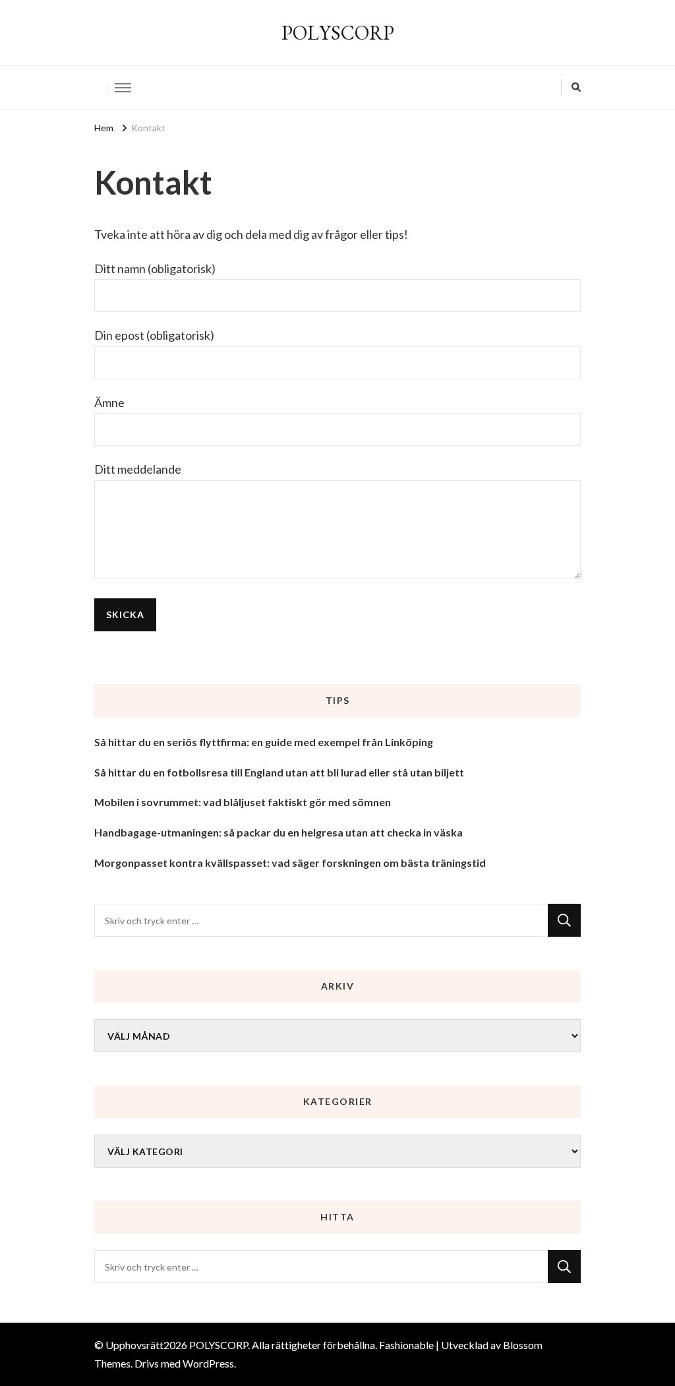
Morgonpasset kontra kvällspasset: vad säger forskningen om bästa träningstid (290, 862)
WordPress (208, 1363)
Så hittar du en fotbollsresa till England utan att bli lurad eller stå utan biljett (279, 772)
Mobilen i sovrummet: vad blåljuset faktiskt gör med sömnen (242, 802)
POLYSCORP (337, 33)
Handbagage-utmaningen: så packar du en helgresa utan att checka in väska (278, 832)
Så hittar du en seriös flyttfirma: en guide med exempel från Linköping (263, 742)
